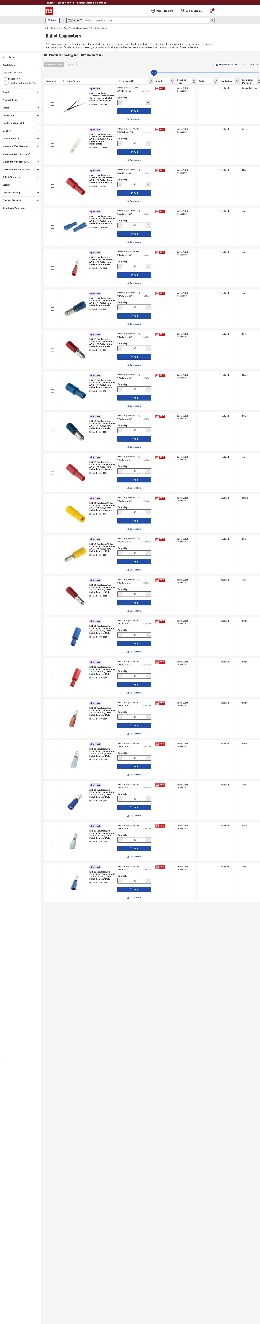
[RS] (49, 11)
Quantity (122, 97)
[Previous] (245, 64)
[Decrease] (120, 102)
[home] (47, 28)
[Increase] (148, 102)
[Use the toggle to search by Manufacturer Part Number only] (81, 20)
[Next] (257, 64)
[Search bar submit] (211, 20)
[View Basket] (210, 11)
